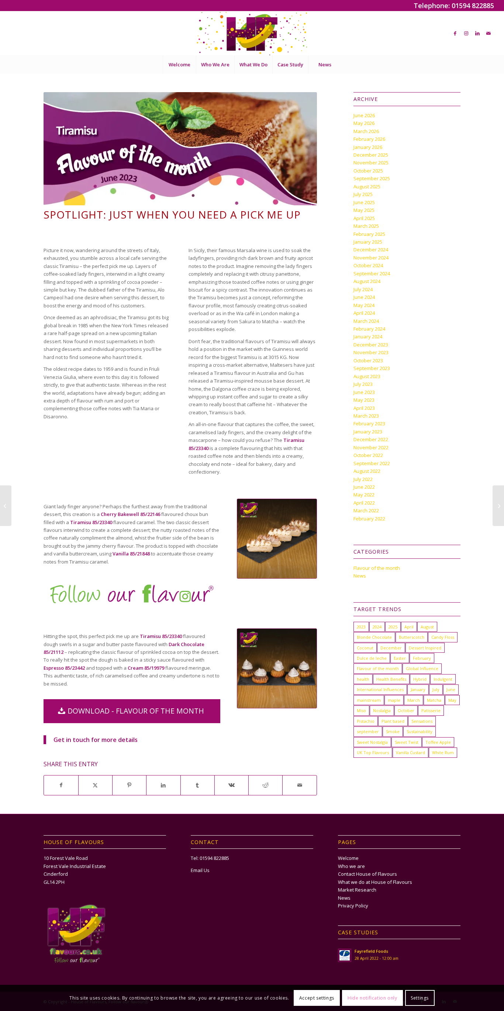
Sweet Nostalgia (372, 742)
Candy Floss (442, 637)
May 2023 (363, 400)
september (368, 731)
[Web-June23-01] (277, 539)
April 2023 (364, 408)
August (427, 627)
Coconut (365, 648)
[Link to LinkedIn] (477, 33)
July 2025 (363, 194)
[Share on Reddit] (265, 785)
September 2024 (371, 273)
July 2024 (363, 289)
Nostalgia (382, 710)
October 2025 (368, 170)
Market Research (357, 889)
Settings (420, 998)
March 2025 (366, 226)
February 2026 (369, 139)
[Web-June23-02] (277, 668)
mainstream (369, 700)
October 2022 (368, 455)
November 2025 (371, 162)
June (450, 689)
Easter (400, 658)
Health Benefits (391, 679)
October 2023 (368, 360)
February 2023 (369, 423)
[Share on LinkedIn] (163, 785)
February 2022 (369, 518)
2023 (361, 627)
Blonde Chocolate (374, 637)
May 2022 (363, 494)
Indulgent (443, 679)
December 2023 (370, 344)
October (406, 710)
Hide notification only (372, 998)
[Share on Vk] (231, 785)
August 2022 (366, 471)
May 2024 (363, 305)
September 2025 (371, 178)
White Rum (443, 752)
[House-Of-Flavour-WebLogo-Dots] (252, 33)
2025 (393, 627)
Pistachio (365, 721)
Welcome (348, 858)
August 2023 (366, 376)
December (391, 648)
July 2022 (363, 479)
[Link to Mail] (488, 33)
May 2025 (363, 210)
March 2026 (366, 131)
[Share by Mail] (299, 785)
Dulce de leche (372, 658)
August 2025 (366, 186)
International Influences (380, 689)
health (363, 679)
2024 (377, 627)
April (409, 627)
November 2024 (371, 257)
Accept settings (316, 998)
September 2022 (371, 463)
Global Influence (422, 668)
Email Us (200, 870)
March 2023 (366, 415)
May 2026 (363, 123)
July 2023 (363, 384)
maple (394, 700)
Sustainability (419, 731)
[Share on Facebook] (61, 785)
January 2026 (367, 147)
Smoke (393, 731)
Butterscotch (411, 637)
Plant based (393, 721)
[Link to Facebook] (455, 33)
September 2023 (371, 368)
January (418, 689)
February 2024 (369, 328)
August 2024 (366, 281)
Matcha (434, 700)
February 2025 (369, 234)
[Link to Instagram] (466, 33)
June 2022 (364, 487)
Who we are (351, 866)
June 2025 (364, 202)
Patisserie (431, 710)
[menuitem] (179, 64)
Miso (361, 710)
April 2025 (364, 218)
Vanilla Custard (410, 752)
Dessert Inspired (425, 648)
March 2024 (366, 321)
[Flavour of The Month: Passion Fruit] (498, 505)
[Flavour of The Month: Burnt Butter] (5, 505)
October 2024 (368, 265)
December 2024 (370, 249)
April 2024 (364, 313)
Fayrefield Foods (371, 951)
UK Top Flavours (373, 752)
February (422, 658)
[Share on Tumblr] (197, 785)
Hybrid (420, 679)
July (435, 689)
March (413, 700)
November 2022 (371, 447)
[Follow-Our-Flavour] (132, 593)
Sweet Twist (406, 742)
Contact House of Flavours (367, 874)
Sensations (421, 721)
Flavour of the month (376, 568)
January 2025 (367, 241)
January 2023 (367, 431)
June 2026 (364, 115)
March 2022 (366, 510)
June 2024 (364, 297)
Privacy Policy (353, 905)
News (359, 575)
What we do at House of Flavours (375, 882)
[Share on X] (95, 785)
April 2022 (364, 502)
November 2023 (371, 352)
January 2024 (367, 336)
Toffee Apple (438, 742)
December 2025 (370, 154)
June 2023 (364, 392)
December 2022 (370, 439)
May (452, 700)
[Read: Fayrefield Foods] (344, 955)
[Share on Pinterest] (129, 785)
